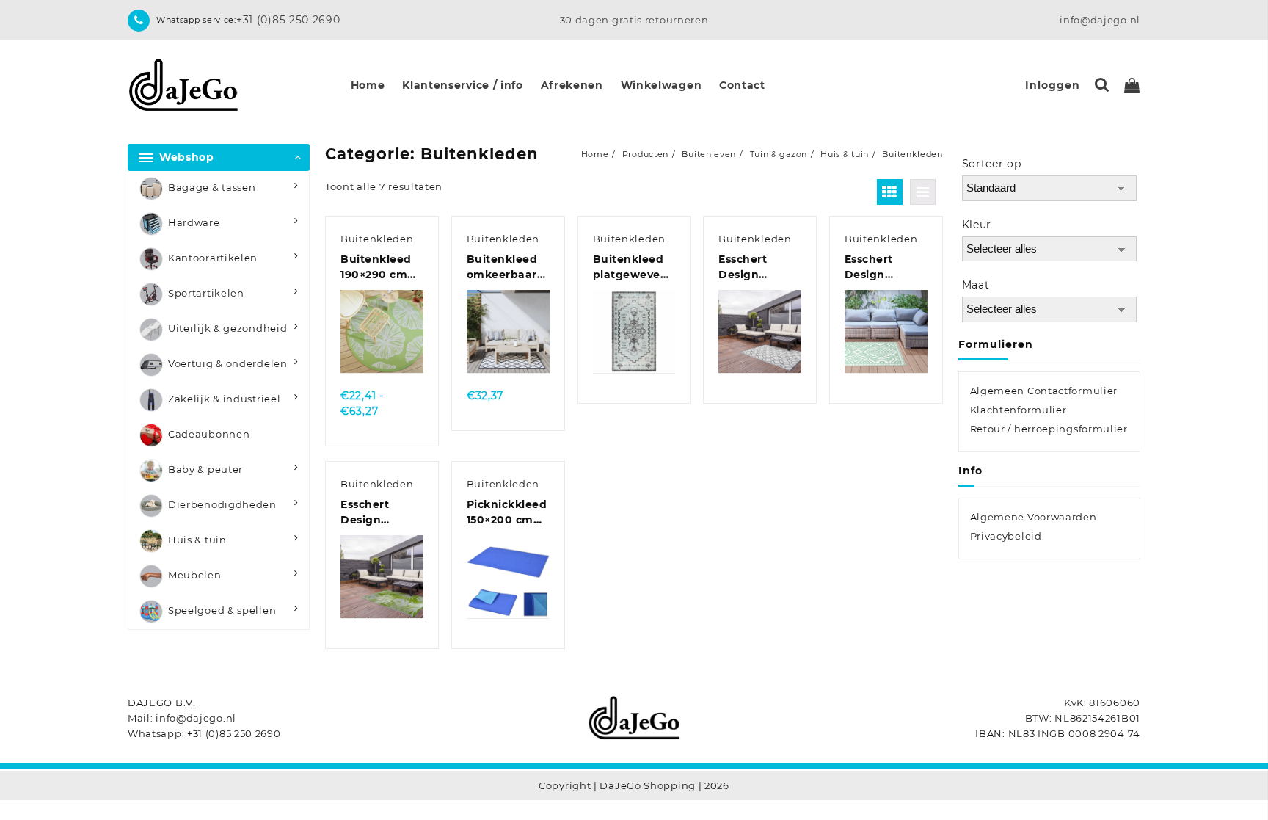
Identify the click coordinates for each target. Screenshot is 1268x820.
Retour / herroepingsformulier (1049, 429)
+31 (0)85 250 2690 (288, 19)
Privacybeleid (1006, 536)
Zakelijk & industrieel (224, 398)
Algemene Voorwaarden (1033, 517)
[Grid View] (890, 192)
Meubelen (195, 575)
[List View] (923, 192)
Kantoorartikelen (213, 258)
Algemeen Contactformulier (1044, 390)
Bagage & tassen (212, 187)
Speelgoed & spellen (222, 610)
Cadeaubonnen (208, 434)
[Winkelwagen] (1132, 85)
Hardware (194, 222)
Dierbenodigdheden (222, 504)
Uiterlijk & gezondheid (227, 328)
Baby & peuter (205, 469)
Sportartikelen (206, 293)
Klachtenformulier (1018, 410)
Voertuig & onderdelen (228, 363)
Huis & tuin (197, 539)
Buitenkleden (376, 238)
